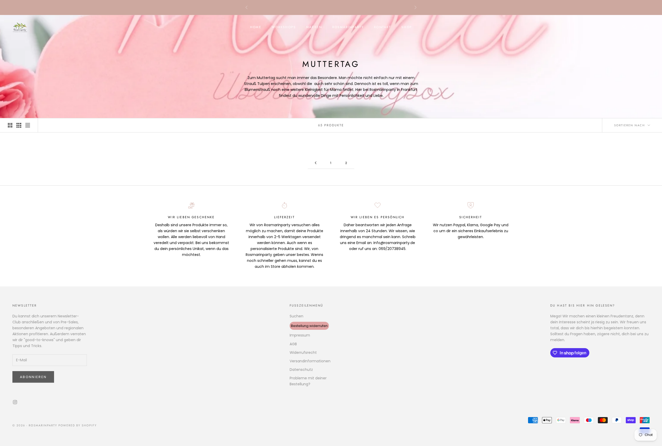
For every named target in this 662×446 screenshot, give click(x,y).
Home (255, 27)
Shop (406, 27)
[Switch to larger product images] (10, 125)
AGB (293, 344)
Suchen (296, 316)
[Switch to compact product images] (27, 125)
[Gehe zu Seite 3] (315, 163)
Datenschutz (301, 369)
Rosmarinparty (348, 27)
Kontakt (382, 27)
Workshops (284, 27)
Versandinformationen (310, 361)
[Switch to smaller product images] (19, 125)
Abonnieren (33, 376)
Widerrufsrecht (303, 352)
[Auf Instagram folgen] (15, 402)
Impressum (300, 335)
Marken (314, 27)
